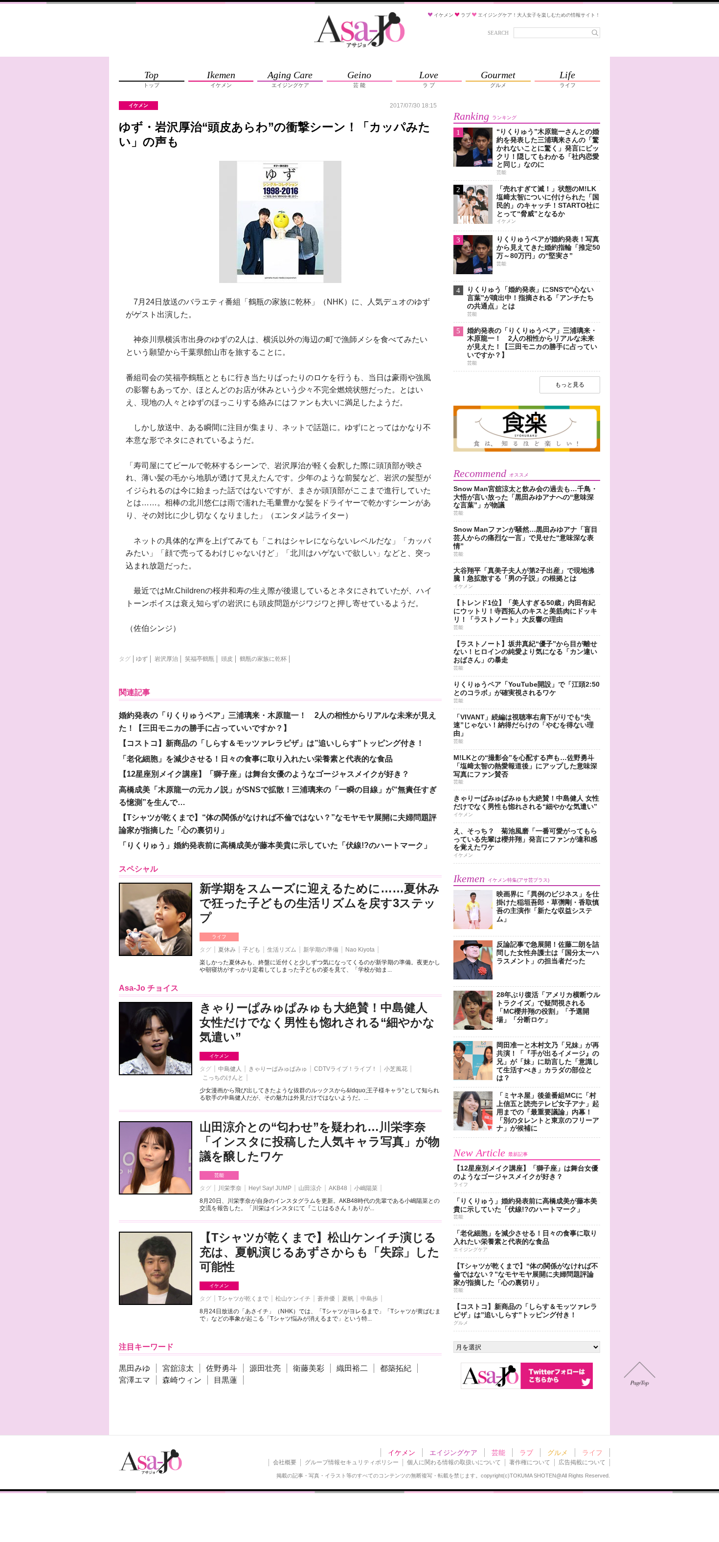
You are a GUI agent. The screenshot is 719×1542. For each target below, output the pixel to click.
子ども (251, 949)
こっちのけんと (223, 1077)
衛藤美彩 (308, 1368)
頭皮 (227, 658)
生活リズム (281, 949)
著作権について (529, 1462)
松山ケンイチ (293, 1298)
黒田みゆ (134, 1368)
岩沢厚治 (166, 658)
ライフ (219, 936)
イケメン (219, 1056)
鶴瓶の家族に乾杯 (263, 658)
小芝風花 (395, 1068)
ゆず (142, 658)
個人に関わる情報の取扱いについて (454, 1462)
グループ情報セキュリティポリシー (352, 1462)
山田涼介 (310, 1188)
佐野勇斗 (221, 1368)
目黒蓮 (225, 1380)
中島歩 (369, 1298)
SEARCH (498, 33)
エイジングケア (453, 1452)
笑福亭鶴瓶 (199, 658)
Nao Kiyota (360, 949)
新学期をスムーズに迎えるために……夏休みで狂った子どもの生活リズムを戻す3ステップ (320, 903)
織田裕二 (352, 1368)
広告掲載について (582, 1462)
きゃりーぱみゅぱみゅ (277, 1068)
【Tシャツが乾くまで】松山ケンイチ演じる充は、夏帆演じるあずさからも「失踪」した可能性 (320, 1252)
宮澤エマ (134, 1380)
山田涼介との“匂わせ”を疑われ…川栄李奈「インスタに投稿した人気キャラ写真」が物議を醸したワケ (320, 1141)
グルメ (557, 1452)
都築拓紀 (395, 1368)
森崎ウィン (182, 1380)
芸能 (219, 1175)
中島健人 (230, 1068)
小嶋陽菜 (366, 1188)
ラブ (526, 1452)
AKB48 (338, 1188)
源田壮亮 (265, 1368)
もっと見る (569, 384)
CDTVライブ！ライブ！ (345, 1068)
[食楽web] (526, 450)
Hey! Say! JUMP (270, 1188)
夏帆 (348, 1298)
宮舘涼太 (178, 1368)
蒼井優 (326, 1298)
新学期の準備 (320, 949)
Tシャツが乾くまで (243, 1298)
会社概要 (284, 1462)
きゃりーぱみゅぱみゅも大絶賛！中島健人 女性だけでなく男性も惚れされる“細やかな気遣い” (317, 1022)
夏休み (227, 949)
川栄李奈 (230, 1188)
